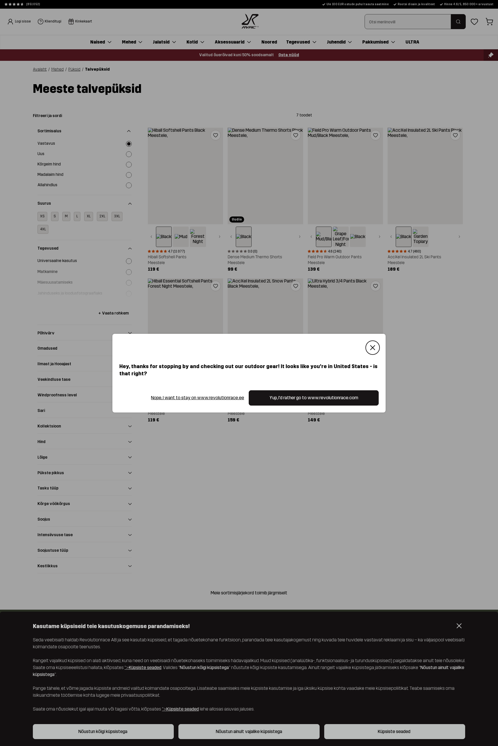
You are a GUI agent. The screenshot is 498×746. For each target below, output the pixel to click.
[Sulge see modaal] (373, 348)
